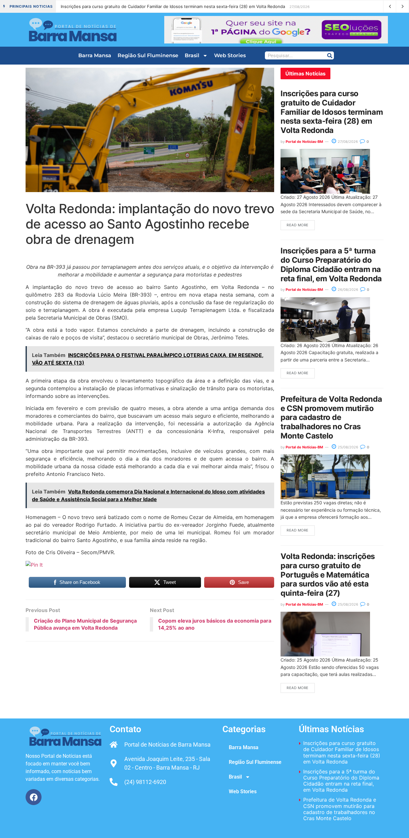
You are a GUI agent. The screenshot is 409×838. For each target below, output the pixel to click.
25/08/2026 (347, 447)
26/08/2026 (347, 289)
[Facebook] (34, 797)
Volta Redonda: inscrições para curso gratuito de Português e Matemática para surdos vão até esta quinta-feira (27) (328, 575)
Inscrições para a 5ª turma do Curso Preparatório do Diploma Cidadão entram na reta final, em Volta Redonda (169, 6)
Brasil (192, 55)
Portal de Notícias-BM (304, 141)
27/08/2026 (347, 141)
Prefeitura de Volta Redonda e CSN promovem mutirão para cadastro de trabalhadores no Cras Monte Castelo (331, 417)
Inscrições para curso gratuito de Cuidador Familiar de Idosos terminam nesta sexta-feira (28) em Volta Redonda (332, 112)
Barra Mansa (94, 55)
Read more (298, 225)
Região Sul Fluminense (148, 55)
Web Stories (230, 55)
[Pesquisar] (330, 55)
